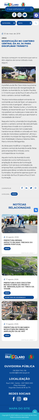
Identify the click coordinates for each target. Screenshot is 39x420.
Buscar (31, 9)
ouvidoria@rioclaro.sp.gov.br (19, 373)
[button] (36, 15)
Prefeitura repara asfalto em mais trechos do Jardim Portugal (18, 242)
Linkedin (26, 188)
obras (14, 194)
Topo (34, 412)
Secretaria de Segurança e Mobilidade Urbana (15, 298)
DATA (20, 23)
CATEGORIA (6, 23)
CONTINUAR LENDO (27, 253)
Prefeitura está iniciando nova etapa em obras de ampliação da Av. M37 (17, 329)
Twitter (31, 188)
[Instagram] (19, 15)
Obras (4, 38)
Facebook (22, 188)
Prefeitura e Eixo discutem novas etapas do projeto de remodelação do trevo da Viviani (19, 286)
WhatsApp (35, 188)
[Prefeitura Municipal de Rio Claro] (15, 5)
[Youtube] (24, 15)
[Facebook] (14, 15)
